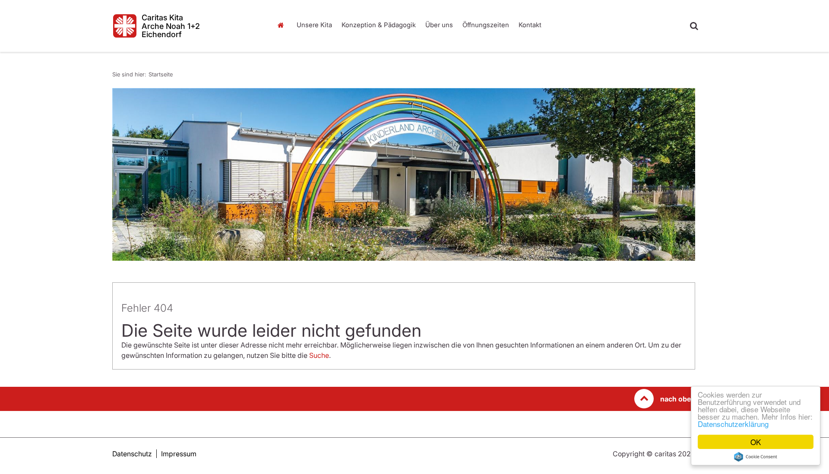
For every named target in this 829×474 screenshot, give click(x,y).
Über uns (439, 25)
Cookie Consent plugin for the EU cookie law (755, 456)
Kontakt (530, 25)
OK (755, 441)
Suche (319, 355)
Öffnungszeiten (485, 25)
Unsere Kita (314, 25)
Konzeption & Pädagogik (379, 25)
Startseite (282, 25)
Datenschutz (132, 453)
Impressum (178, 453)
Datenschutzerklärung (733, 423)
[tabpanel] (403, 174)
